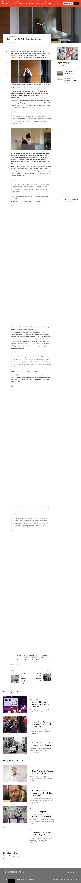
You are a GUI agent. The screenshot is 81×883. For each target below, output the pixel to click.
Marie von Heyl (44, 657)
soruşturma (44, 659)
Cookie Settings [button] (68, 3)
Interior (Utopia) (44, 655)
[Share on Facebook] (6, 52)
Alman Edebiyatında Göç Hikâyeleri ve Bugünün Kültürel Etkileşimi (43, 704)
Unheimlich (45, 662)
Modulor (26, 659)
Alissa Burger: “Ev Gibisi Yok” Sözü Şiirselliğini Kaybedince (42, 834)
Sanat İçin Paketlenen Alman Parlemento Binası (38, 677)
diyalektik (18, 655)
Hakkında (62, 879)
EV (7, 36)
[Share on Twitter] (6, 57)
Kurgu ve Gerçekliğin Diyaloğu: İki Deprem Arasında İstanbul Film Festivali (43, 724)
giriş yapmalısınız (19, 856)
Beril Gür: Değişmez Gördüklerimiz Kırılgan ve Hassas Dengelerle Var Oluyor (25, 678)
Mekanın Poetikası (17, 659)
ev (24, 655)
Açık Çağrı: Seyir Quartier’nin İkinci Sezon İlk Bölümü (71, 200)
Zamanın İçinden (13, 36)
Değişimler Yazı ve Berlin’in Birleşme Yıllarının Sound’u (41, 744)
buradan (34, 57)
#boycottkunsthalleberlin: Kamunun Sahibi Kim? (70, 72)
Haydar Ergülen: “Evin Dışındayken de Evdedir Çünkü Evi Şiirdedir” (42, 793)
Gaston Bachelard (33, 655)
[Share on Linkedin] (6, 62)
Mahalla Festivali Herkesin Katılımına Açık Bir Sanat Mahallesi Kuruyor (64, 64)
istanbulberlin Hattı (72, 879)
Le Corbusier (34, 657)
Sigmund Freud (35, 659)
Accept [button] (76, 3)
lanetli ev (26, 657)
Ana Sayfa (55, 879)
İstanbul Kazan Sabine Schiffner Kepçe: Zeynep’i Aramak (70, 80)
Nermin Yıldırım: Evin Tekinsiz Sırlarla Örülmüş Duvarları (42, 772)
